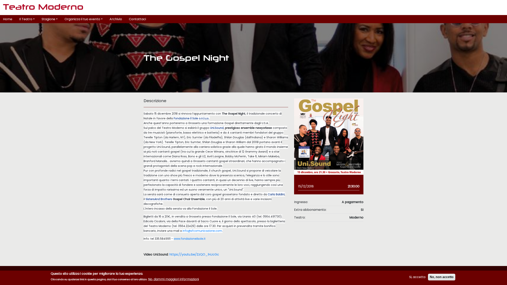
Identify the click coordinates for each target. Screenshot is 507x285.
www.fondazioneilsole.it (190, 239)
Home (7, 19)
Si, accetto (417, 277)
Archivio (116, 19)
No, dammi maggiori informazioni (173, 279)
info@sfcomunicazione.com (202, 231)
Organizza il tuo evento (82, 19)
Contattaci (137, 19)
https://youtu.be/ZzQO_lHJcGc (194, 254)
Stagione (48, 19)
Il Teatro (25, 19)
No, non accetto (442, 277)
